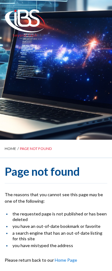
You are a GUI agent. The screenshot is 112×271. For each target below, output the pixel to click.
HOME (10, 148)
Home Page (66, 260)
